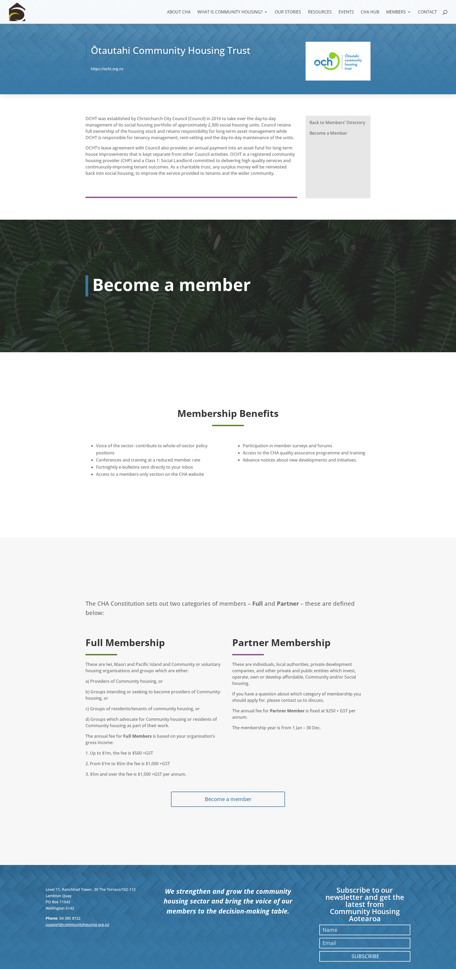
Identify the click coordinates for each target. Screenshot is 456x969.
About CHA (179, 12)
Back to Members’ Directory (337, 122)
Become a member (228, 799)
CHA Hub (370, 12)
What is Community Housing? (230, 12)
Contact (427, 12)
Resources (320, 12)
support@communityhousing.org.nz (77, 924)
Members (396, 12)
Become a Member (328, 133)
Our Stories (288, 12)
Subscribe (365, 956)
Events (346, 12)
